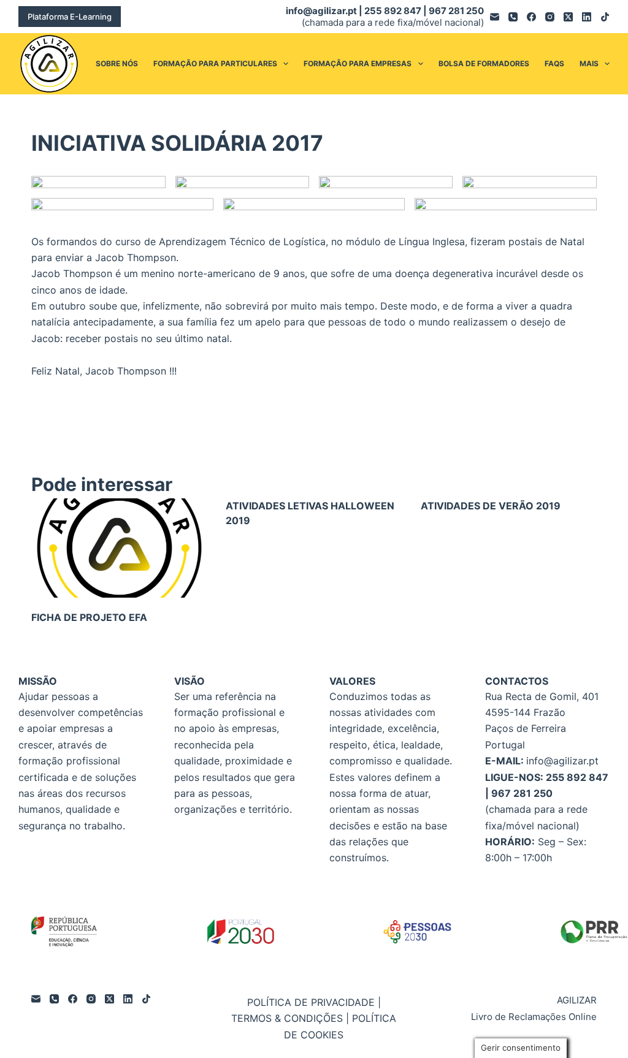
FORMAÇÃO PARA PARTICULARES (215, 63)
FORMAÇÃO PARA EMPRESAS (358, 63)
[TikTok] (605, 16)
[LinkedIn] (586, 16)
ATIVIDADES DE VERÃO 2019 (491, 506)
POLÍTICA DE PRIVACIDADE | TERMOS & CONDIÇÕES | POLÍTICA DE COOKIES (313, 1018)
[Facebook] (531, 16)
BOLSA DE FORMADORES (483, 63)
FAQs (554, 63)
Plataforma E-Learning (70, 16)
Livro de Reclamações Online (534, 1016)
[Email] (494, 16)
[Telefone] (513, 16)
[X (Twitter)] (568, 16)
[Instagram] (549, 16)
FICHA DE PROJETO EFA (89, 617)
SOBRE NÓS (117, 63)
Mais (589, 63)
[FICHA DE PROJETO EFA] (119, 548)
